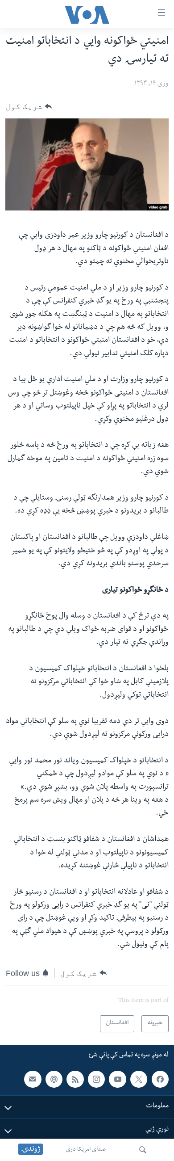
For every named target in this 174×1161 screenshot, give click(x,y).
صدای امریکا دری (86, 1149)
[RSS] (74, 1079)
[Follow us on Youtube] (117, 1079)
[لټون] (142, 1150)
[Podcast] (54, 1079)
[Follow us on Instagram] (96, 1079)
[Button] (29, 106)
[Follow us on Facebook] (160, 1079)
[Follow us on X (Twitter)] (138, 1079)
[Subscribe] (32, 1079)
